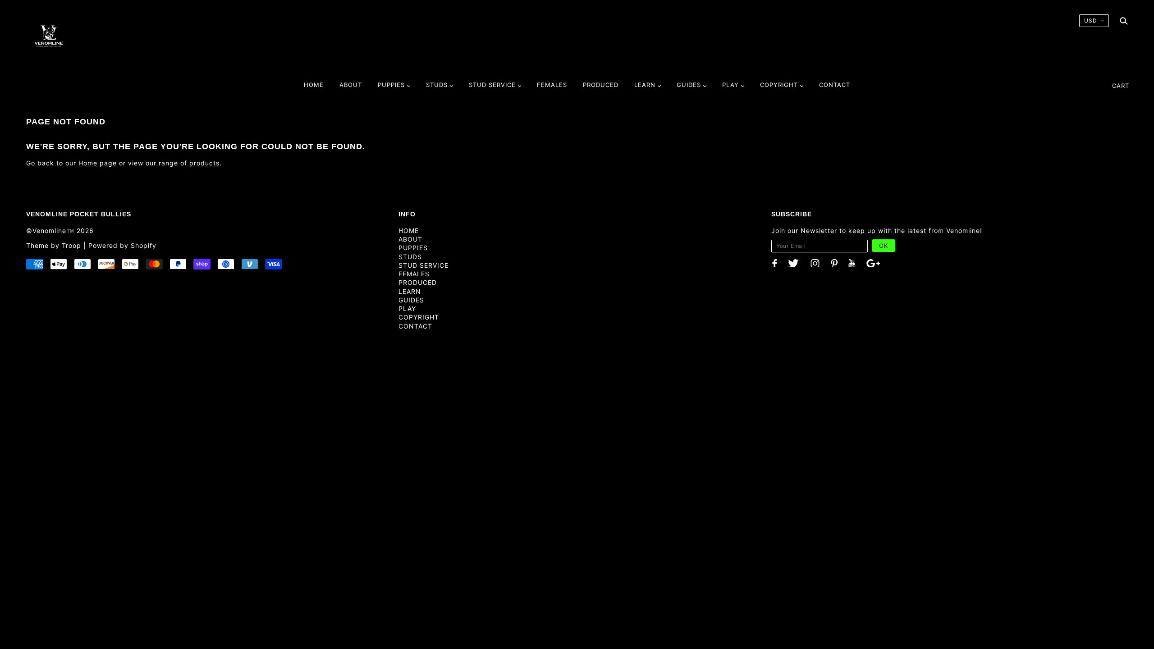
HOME (408, 230)
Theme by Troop (53, 245)
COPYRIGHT (418, 317)
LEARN (409, 291)
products (204, 163)
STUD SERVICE (423, 265)
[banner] (48, 35)
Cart (1120, 85)
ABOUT (410, 239)
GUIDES (411, 300)
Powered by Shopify (122, 245)
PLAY (407, 308)
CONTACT (415, 326)
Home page (97, 163)
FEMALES (414, 274)
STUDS (410, 257)
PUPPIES (413, 247)
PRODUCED (417, 282)
